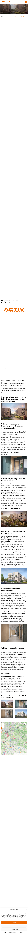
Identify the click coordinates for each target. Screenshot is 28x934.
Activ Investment (5, 16)
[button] (26, 909)
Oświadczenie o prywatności (17, 932)
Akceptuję (14, 922)
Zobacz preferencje (14, 929)
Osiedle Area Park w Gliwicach (14, 582)
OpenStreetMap (18, 753)
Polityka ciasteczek (8, 932)
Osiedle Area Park (14, 473)
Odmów (14, 926)
